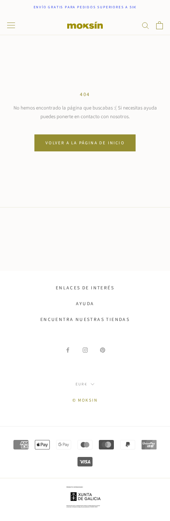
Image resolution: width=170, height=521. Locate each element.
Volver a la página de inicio (85, 143)
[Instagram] (85, 350)
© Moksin (85, 400)
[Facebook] (67, 350)
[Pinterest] (102, 350)
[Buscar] (145, 25)
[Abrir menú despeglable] (11, 25)
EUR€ (81, 384)
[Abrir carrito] (159, 25)
